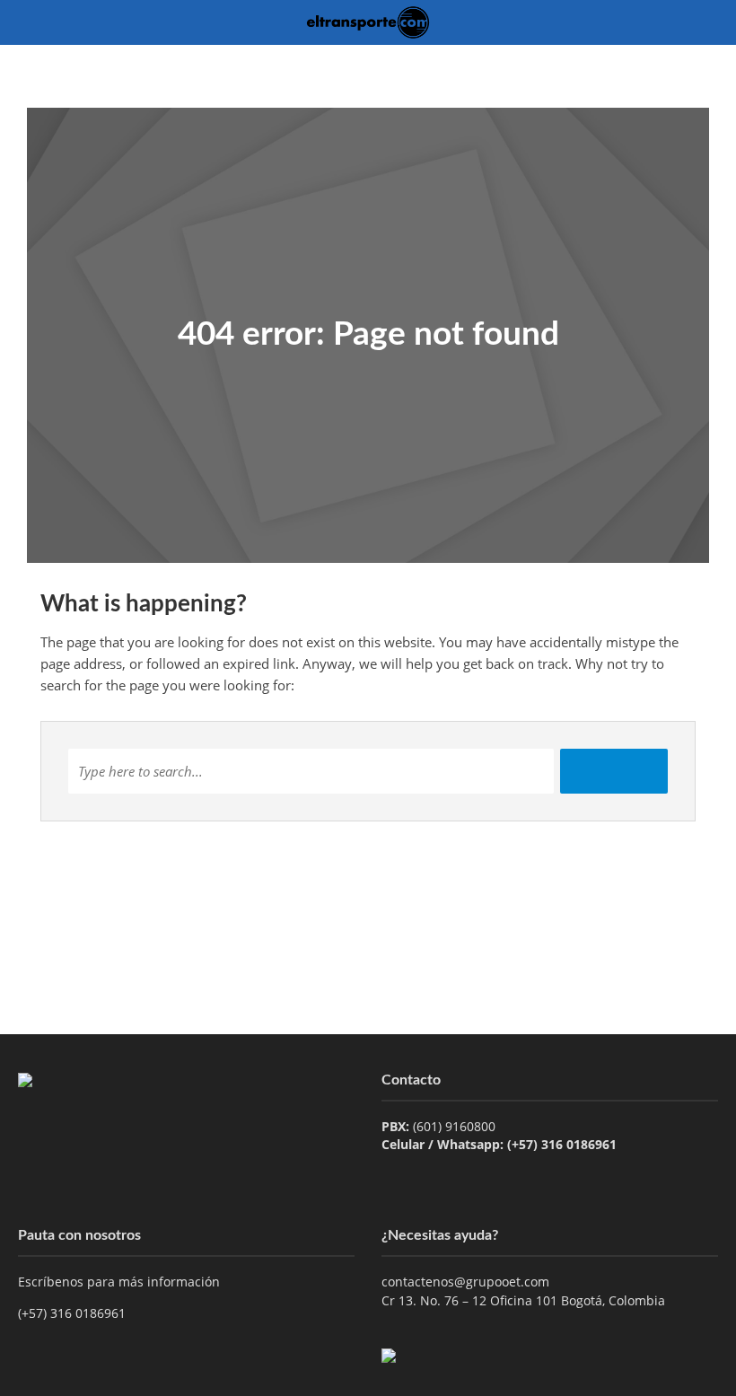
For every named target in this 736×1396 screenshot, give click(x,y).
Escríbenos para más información (120, 1281)
